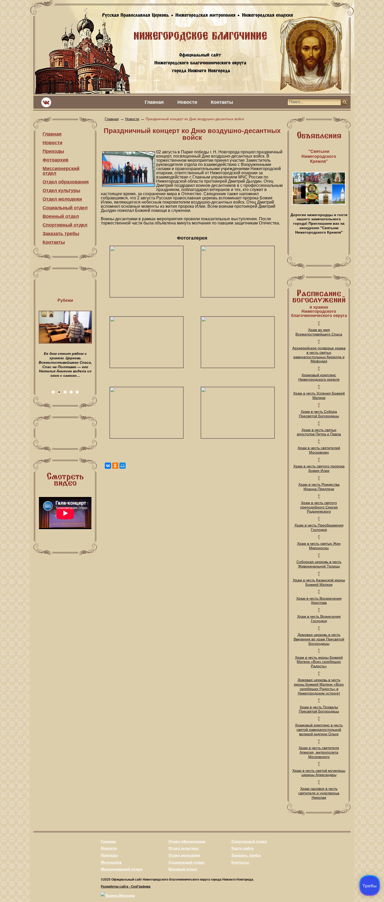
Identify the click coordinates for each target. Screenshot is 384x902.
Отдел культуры (61, 190)
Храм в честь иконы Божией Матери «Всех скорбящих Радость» (319, 661)
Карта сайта (242, 848)
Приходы (53, 151)
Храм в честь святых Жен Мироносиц (319, 545)
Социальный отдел (65, 207)
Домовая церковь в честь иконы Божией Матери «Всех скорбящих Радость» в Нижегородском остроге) (319, 686)
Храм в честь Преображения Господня (319, 527)
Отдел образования (66, 181)
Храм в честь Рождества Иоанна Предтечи (319, 486)
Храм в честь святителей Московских (319, 450)
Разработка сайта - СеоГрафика (125, 886)
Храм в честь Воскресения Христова (319, 600)
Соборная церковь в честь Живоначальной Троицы (318, 564)
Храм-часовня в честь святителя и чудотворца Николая (318, 793)
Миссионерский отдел (61, 171)
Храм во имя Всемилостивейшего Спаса (318, 332)
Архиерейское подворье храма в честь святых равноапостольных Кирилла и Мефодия (319, 354)
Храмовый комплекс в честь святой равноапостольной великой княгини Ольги (319, 729)
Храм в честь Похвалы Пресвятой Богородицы (319, 709)
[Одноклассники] (115, 465)
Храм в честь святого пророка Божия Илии (319, 468)
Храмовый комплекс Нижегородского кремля (319, 377)
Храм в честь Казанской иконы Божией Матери (319, 582)
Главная (154, 102)
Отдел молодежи (62, 199)
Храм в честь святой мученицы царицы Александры (318, 772)
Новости (187, 102)
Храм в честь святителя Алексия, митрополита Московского (319, 752)
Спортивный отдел (65, 225)
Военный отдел (61, 216)
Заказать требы (61, 233)
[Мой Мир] (122, 465)
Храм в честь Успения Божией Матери (319, 395)
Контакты (222, 102)
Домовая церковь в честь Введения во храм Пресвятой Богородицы (319, 639)
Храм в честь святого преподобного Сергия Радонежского (319, 507)
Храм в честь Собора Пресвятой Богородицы (319, 413)
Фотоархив (55, 160)
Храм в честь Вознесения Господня (319, 618)
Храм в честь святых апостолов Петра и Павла (319, 432)
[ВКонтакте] (108, 465)
